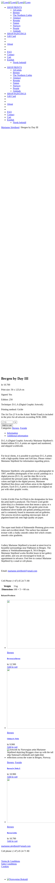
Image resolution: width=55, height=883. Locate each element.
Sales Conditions (9, 864)
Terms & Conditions (10, 861)
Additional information (17, 435)
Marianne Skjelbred (10, 127)
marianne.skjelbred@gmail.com (22, 571)
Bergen (15, 428)
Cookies (5, 866)
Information (12, 433)
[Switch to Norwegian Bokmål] (17, 879)
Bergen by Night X (13, 768)
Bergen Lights (12, 833)
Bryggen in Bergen (13, 658)
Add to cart (7, 425)
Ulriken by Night (13, 738)
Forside (23, 428)
